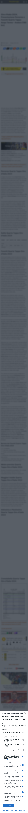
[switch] (23, 740)
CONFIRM (8, 805)
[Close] (25, 713)
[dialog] (14, 762)
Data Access (14, 810)
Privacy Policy (22, 810)
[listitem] (14, 737)
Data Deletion (6, 810)
